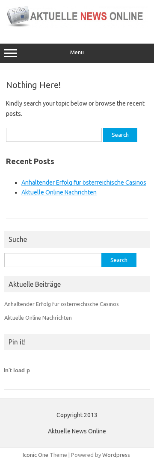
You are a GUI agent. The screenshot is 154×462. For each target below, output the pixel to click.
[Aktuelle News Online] (77, 25)
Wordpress (116, 455)
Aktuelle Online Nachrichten (59, 192)
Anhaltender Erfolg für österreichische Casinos (83, 182)
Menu (77, 52)
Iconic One (35, 455)
